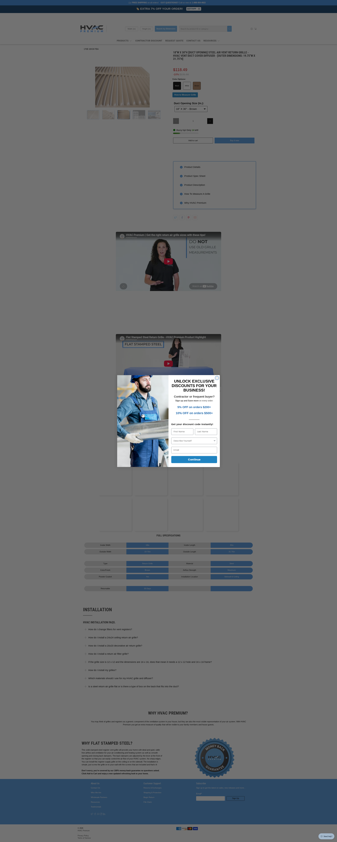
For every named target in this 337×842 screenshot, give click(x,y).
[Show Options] (214, 441)
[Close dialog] (217, 378)
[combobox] (193, 441)
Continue (194, 459)
